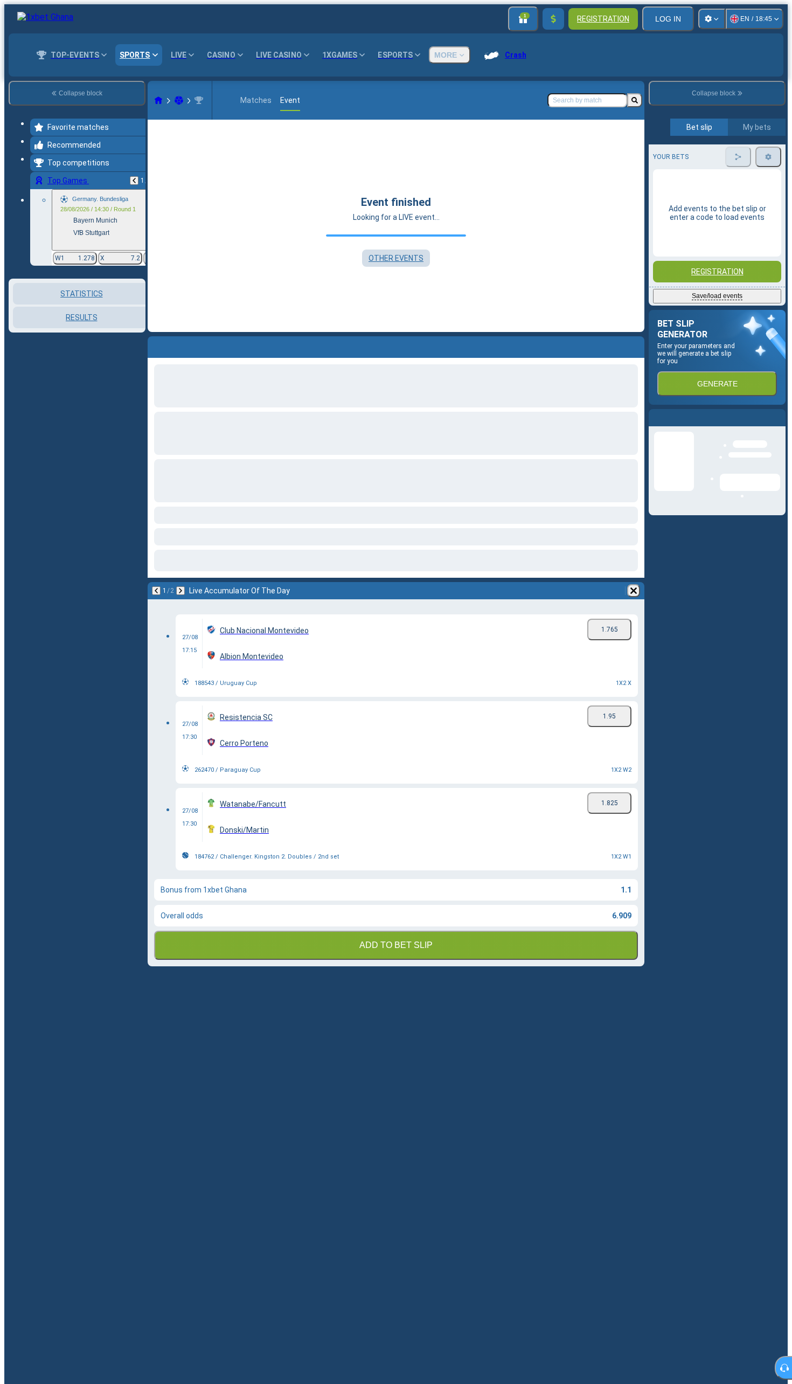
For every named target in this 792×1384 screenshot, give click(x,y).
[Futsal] (178, 100)
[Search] (634, 100)
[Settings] (711, 19)
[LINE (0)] (158, 100)
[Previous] (134, 180)
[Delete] (633, 590)
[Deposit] (553, 19)
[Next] (180, 590)
